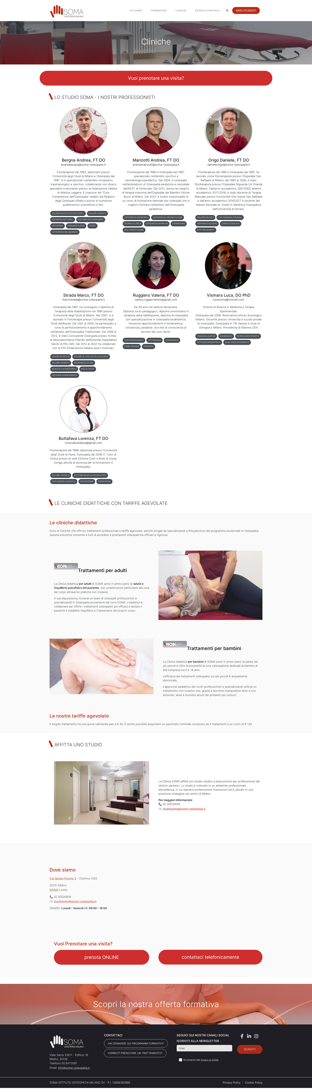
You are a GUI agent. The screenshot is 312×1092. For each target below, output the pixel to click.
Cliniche (180, 10)
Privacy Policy (231, 1082)
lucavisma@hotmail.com (228, 299)
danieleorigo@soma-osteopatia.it (228, 164)
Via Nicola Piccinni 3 (63, 878)
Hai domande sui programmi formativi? (136, 1043)
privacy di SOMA (209, 1059)
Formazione (159, 10)
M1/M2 (54, 890)
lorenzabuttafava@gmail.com (83, 442)
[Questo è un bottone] (156, 78)
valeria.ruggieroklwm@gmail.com (156, 299)
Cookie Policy (253, 1082)
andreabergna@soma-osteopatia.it (83, 164)
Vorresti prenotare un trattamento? (135, 1053)
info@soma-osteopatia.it (74, 1067)
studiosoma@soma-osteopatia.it (184, 808)
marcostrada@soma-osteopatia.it (83, 299)
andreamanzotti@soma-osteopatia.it (156, 164)
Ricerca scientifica (207, 10)
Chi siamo (136, 10)
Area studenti (246, 10)
